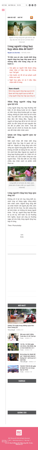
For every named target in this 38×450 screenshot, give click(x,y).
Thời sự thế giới (11, 330)
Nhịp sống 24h (11, 5)
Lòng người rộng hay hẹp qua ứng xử (22, 96)
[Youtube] (35, 5)
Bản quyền (4, 441)
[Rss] (30, 5)
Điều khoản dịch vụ (18, 440)
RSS (10, 440)
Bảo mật (27, 440)
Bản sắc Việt (12, 17)
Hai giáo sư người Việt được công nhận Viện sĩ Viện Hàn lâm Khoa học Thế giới (23, 70)
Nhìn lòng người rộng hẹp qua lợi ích (21, 91)
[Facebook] (32, 5)
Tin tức (19, 5)
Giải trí (20, 17)
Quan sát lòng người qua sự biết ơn (21, 93)
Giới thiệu (4, 5)
